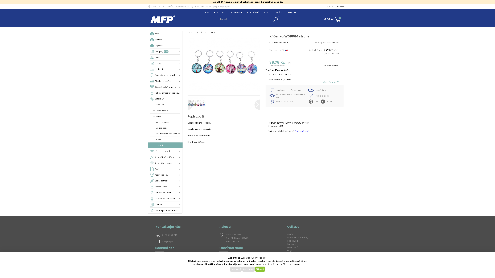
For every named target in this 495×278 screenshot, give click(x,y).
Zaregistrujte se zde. (272, 2)
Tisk (316, 101)
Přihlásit (341, 6)
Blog (266, 12)
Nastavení (236, 269)
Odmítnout (248, 269)
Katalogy (236, 12)
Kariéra (278, 12)
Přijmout (260, 269)
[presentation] (190, 104)
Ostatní (211, 32)
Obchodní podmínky (297, 237)
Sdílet (329, 101)
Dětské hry (200, 32)
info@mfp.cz (224, 6)
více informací (330, 82)
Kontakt (293, 12)
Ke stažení (253, 12)
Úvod (190, 32)
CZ (328, 6)
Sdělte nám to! (302, 131)
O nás (206, 12)
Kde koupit (220, 12)
